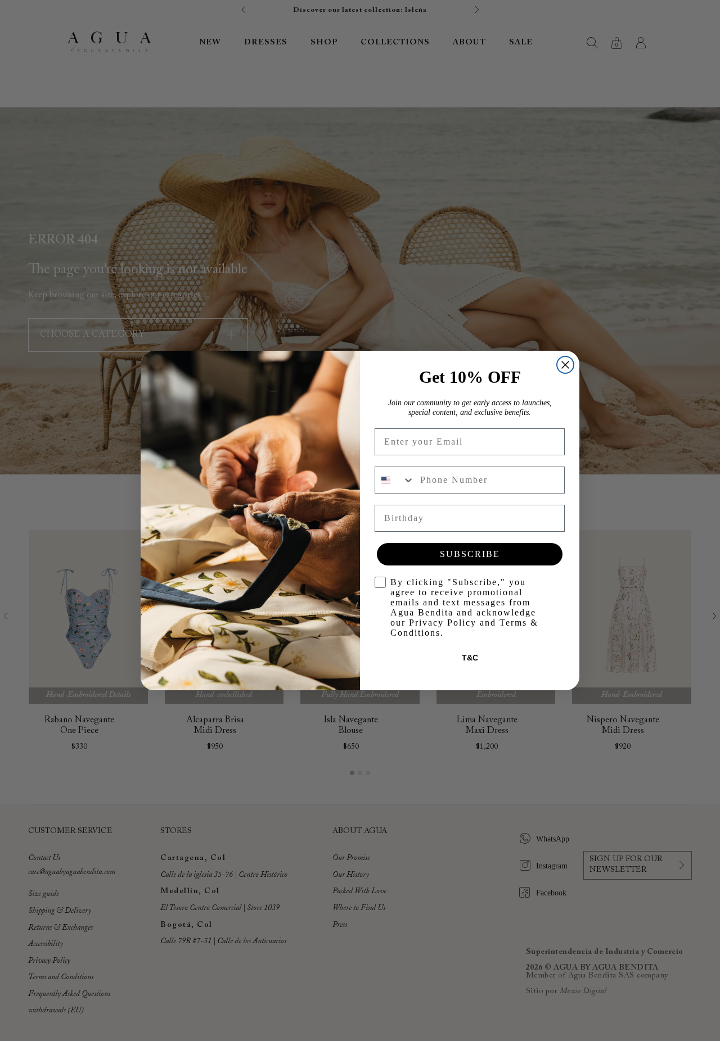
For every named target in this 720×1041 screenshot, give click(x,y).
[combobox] (395, 480)
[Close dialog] (565, 364)
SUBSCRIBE (470, 554)
